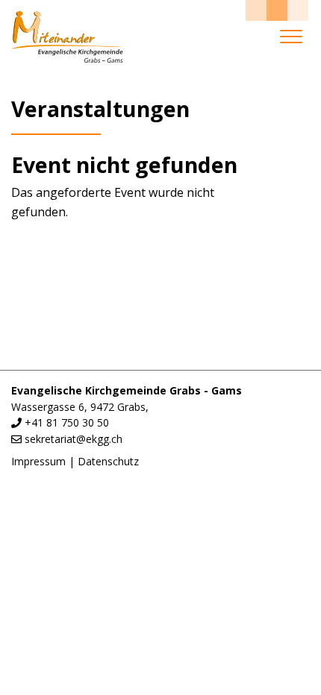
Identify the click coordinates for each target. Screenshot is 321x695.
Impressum (38, 461)
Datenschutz (108, 461)
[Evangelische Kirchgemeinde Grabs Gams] (67, 37)
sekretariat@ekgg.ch (73, 439)
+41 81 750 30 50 (67, 422)
